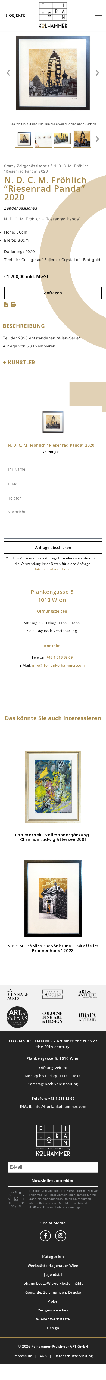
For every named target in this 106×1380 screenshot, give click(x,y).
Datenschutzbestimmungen (63, 1207)
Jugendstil (53, 1274)
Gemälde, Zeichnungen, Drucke (53, 1292)
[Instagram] (60, 1235)
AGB (33, 1207)
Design (53, 1327)
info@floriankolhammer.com (58, 665)
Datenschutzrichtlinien (53, 569)
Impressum (22, 1356)
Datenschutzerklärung (73, 1356)
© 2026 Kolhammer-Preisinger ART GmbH (53, 1346)
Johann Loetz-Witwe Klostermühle (53, 1283)
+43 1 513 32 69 (59, 657)
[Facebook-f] (45, 1235)
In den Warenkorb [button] (53, 968)
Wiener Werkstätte (53, 1319)
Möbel (53, 1301)
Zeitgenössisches (33, 166)
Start (8, 166)
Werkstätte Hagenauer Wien (53, 1265)
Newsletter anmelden (53, 1180)
